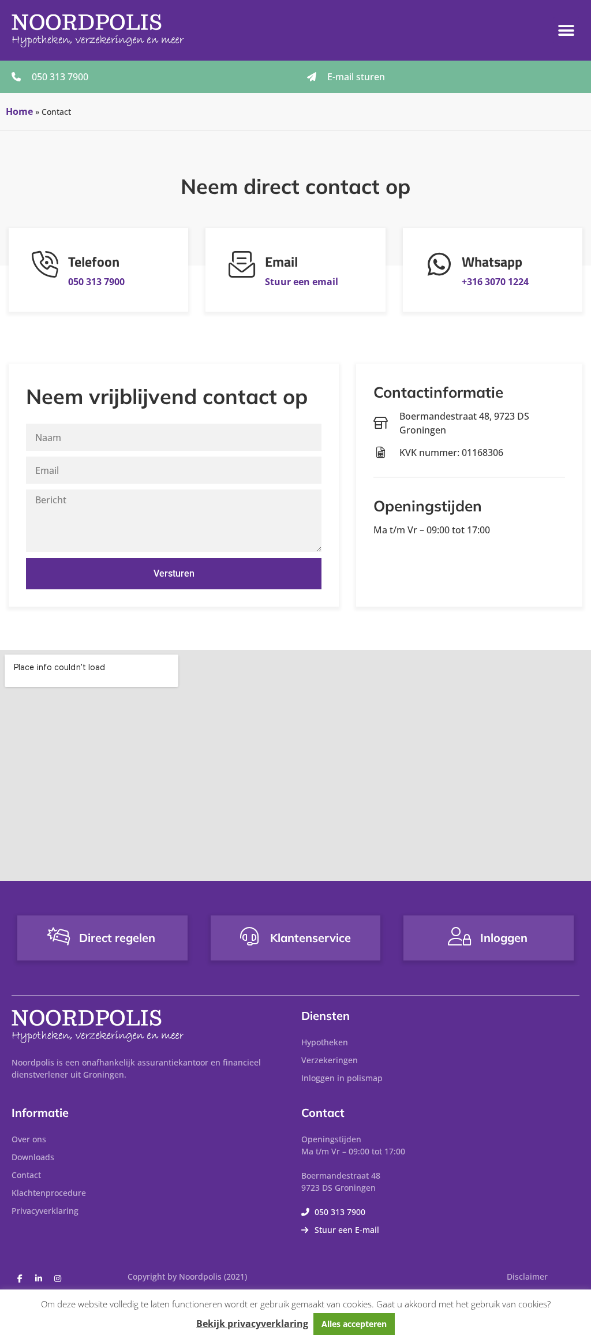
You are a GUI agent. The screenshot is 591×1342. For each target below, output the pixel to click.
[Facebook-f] (20, 1278)
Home (19, 111)
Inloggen (504, 937)
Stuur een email (301, 281)
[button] (566, 30)
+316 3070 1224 (495, 281)
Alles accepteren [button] (354, 1323)
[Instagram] (58, 1278)
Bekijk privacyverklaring (252, 1323)
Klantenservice (310, 937)
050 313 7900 (96, 281)
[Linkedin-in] (39, 1278)
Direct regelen (117, 937)
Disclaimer (527, 1276)
